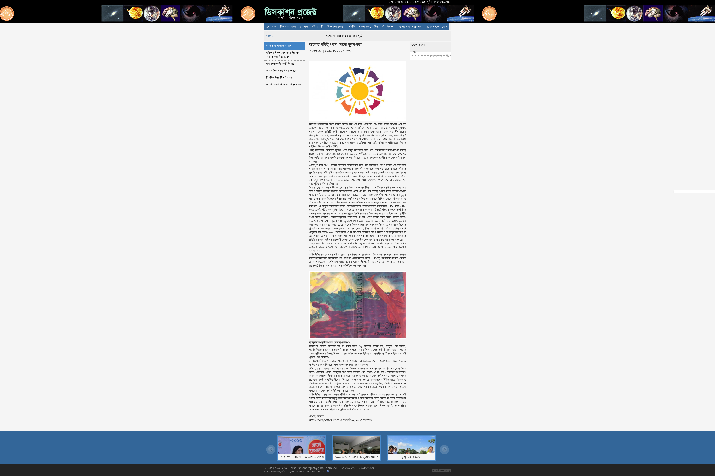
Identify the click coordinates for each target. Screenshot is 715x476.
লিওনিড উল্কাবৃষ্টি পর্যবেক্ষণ (279, 77)
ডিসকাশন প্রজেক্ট (290, 12)
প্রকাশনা (304, 26)
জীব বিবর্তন (388, 26)
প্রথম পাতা (271, 26)
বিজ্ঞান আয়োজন (288, 26)
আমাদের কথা (418, 45)
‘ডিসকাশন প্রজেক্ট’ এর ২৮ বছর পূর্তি (324, 36)
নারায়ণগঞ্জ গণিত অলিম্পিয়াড (280, 64)
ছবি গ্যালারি (317, 26)
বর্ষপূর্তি (351, 26)
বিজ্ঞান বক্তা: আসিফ (368, 26)
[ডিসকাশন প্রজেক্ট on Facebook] (328, 471)
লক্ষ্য (413, 52)
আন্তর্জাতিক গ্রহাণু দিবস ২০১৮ (281, 71)
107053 (322, 471)
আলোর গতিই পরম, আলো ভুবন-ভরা (284, 84)
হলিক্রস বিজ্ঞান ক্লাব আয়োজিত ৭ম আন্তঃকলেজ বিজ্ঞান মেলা (282, 55)
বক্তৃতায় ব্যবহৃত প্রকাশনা (410, 26)
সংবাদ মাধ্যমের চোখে (436, 26)
